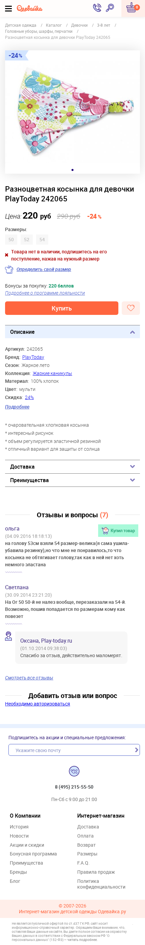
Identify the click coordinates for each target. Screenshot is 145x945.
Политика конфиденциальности (101, 884)
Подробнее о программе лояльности (45, 293)
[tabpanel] (72, 112)
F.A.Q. (83, 863)
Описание (22, 331)
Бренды (18, 872)
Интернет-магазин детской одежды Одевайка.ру (72, 912)
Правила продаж (96, 872)
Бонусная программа (33, 854)
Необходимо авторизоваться (37, 703)
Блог (15, 881)
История (19, 827)
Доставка (22, 466)
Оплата (85, 836)
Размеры (87, 854)
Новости (19, 836)
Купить (62, 308)
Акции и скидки (27, 845)
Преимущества (29, 480)
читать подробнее (82, 940)
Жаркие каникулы (52, 373)
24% (29, 397)
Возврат (86, 845)
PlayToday (33, 357)
